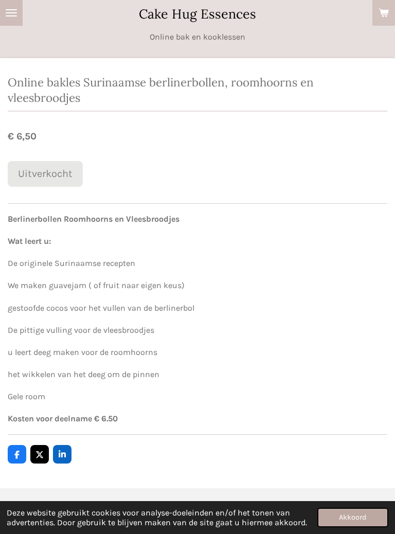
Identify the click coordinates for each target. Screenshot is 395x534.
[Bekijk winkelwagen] (383, 13)
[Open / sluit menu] (11, 13)
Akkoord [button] (353, 517)
